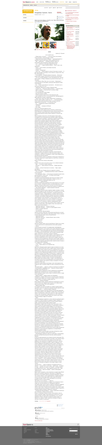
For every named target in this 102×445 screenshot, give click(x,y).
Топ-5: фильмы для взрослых (70, 39)
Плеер (36, 427)
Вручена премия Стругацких (71, 21)
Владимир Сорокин (38, 14)
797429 (78, 41)
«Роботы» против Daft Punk (71, 41)
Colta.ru (35, 5)
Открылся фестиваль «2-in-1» (71, 29)
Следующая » (49, 401)
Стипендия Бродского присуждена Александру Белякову (72, 13)
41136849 (78, 27)
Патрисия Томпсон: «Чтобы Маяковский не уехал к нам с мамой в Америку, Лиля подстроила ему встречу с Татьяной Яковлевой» (71, 47)
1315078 (78, 32)
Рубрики (24, 20)
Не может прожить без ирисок (70, 36)
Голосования (37, 432)
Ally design (28, 440)
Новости (36, 429)
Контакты (25, 431)
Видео (36, 431)
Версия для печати (60, 404)
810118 (78, 39)
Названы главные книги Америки (72, 17)
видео (55, 7)
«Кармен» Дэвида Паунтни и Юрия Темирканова (71, 27)
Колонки (25, 17)
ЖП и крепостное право (70, 31)
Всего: (63, 408)
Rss (77, 434)
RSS (24, 432)
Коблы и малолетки (70, 42)
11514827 (78, 29)
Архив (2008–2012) (26, 5)
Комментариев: (60, 16)
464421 (78, 45)
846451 (78, 38)
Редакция (25, 427)
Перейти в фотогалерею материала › (41, 49)
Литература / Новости (71, 10)
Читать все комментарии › (39, 420)
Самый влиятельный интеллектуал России (70, 34)
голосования (60, 7)
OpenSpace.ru (29, 439)
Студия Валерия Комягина (31, 442)
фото (51, 7)
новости (47, 7)
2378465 (78, 31)
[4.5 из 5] (57, 12)
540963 (78, 44)
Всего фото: (62, 49)
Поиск (70, 428)
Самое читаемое (70, 25)
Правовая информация (27, 429)
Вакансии (25, 430)
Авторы (31, 5)
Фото (35, 430)
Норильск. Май (69, 32)
